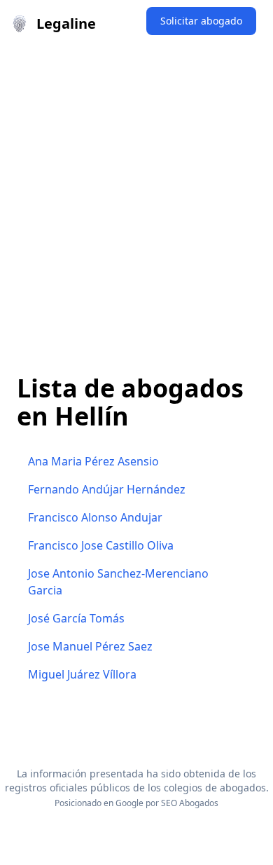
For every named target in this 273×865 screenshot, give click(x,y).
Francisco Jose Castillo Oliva (101, 545)
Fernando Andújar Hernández (107, 489)
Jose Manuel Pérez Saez (90, 646)
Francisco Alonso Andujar (95, 517)
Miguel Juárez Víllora (82, 674)
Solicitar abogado (201, 20)
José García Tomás (76, 618)
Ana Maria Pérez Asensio (93, 461)
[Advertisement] (136, 191)
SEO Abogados (189, 803)
